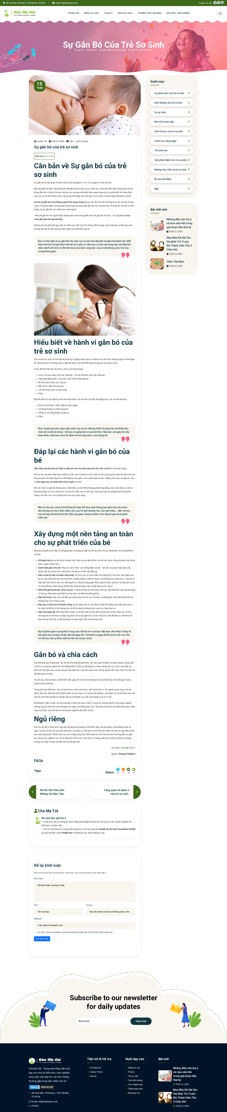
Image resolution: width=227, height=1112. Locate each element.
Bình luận (38, 878)
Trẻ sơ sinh (91, 50)
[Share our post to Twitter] (128, 769)
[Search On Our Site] (220, 13)
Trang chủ (79, 50)
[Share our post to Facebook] (118, 769)
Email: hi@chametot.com (44, 1101)
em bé (84, 183)
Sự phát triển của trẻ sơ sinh (112, 50)
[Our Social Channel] (215, 2)
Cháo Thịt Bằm (175, 261)
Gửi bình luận (42, 939)
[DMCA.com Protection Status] (42, 1087)
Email (89, 905)
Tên (36, 905)
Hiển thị (47, 156)
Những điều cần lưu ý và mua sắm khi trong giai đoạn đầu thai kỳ (179, 223)
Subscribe (141, 1021)
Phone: (35, 1106)
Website (38, 919)
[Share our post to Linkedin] (133, 769)
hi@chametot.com (69, 3)
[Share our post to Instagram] (123, 769)
